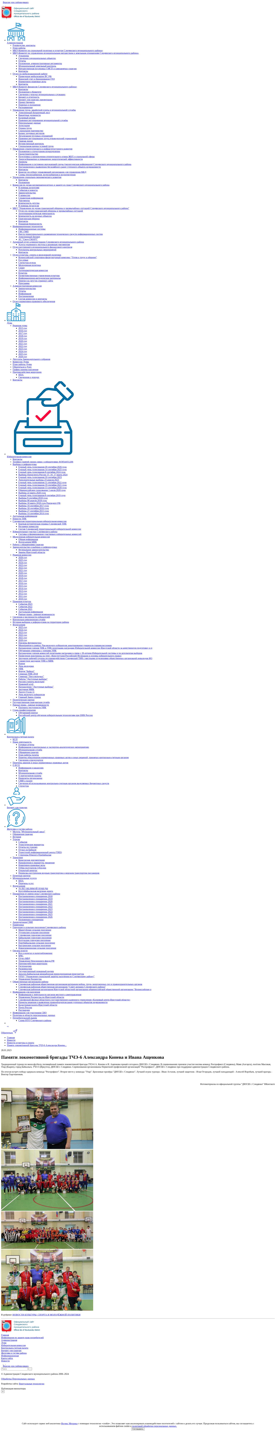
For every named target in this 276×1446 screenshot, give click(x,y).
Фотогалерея (19, 624)
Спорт (21, 268)
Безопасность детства (28, 203)
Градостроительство (28, 154)
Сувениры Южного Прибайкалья (34, 855)
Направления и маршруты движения (36, 862)
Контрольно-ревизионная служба (29, 619)
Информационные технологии (28, 226)
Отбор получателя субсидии (32, 868)
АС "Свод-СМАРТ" (28, 239)
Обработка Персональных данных (18, 1379)
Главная (5, 1335)
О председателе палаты (29, 775)
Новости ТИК (19, 518)
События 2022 (25, 606)
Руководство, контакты (24, 45)
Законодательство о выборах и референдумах (35, 547)
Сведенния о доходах (28, 377)
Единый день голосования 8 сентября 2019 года (41, 495)
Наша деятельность (22, 742)
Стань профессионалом (24, 710)
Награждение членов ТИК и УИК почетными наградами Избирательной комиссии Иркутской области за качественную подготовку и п (85, 648)
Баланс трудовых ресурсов (31, 133)
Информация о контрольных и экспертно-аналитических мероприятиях (53, 747)
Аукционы (23, 55)
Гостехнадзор (24, 966)
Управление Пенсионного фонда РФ (36, 961)
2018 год (22, 336)
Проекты (22, 162)
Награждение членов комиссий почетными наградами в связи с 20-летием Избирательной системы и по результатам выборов (80, 653)
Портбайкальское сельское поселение (36, 943)
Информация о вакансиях (31, 768)
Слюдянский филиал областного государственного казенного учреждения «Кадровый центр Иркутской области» (74, 1000)
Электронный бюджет (29, 237)
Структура (23, 786)
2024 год (22, 351)
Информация (24, 293)
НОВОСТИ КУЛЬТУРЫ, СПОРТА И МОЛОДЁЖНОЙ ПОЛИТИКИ (46, 1315)
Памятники (18, 925)
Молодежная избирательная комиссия (31, 537)
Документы (24, 200)
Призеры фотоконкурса (29, 643)
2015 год (22, 328)
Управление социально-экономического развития (37, 177)
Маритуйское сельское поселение (34, 930)
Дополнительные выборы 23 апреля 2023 (38, 480)
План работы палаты (28, 755)
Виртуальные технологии (31, 1383)
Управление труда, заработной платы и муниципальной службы (44, 110)
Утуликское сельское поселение (33, 932)
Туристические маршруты (31, 844)
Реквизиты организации (30, 778)
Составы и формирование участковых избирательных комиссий (49, 534)
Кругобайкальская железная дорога (35, 891)
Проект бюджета (26, 102)
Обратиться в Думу (22, 367)
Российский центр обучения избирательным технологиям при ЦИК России (55, 715)
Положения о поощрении (30, 919)
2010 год (22, 599)
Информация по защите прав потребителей (22, 1337)
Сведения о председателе (30, 760)
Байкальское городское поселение (35, 937)
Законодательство (27, 193)
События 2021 (25, 609)
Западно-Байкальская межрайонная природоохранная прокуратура (51, 974)
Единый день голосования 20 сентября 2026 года (42, 467)
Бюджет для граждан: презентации (35, 99)
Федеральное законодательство (33, 549)
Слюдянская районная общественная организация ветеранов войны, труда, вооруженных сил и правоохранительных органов (80, 984)
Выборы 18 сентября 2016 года (33, 508)
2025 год (22, 354)
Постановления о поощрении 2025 (35, 914)
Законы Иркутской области (31, 552)
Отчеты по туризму (28, 847)
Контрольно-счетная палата (20, 737)
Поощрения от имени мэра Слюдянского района (36, 893)
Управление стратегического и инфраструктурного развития (42, 149)
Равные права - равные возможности (36, 614)
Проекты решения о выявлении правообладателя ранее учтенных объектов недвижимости (63, 1002)
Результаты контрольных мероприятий (37, 249)
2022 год (22, 346)
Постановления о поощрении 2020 (35, 901)
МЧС (20, 956)
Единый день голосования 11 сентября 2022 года (42, 482)
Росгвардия (24, 1010)
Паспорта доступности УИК (32, 707)
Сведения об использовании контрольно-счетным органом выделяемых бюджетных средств (63, 783)
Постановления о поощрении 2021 (35, 904)
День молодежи (26, 666)
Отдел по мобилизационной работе (30, 74)
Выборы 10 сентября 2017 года (33, 506)
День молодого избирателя (31, 694)
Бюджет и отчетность (28, 97)
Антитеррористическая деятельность (36, 213)
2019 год (22, 338)
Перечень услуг (26, 883)
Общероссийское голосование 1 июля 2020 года (42, 490)
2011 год (22, 596)
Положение (24, 182)
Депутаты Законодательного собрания (31, 359)
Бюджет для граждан (17, 807)
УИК (20, 668)
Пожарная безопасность (30, 224)
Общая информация (28, 539)
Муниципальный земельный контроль (37, 66)
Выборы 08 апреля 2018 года (32, 500)
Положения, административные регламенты (40, 63)
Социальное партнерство (30, 130)
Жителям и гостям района (19, 829)
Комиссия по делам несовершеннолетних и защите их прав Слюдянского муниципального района (61, 185)
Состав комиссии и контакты (32, 299)
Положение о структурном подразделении (39, 151)
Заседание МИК (26, 689)
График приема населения (25, 369)
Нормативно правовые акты (32, 81)
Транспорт (18, 857)
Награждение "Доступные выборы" (36, 687)
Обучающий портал (28, 712)
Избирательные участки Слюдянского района (35, 531)
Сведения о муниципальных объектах (37, 58)
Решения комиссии (22, 555)
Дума (9, 323)
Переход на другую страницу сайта (35, 280)
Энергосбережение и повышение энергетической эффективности (50, 159)
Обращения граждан (28, 752)
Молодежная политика (29, 265)
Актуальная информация (25, 516)
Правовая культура (22, 601)
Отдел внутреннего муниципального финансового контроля (42, 247)
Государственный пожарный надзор (36, 971)
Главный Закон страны (29, 697)
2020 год (22, 341)
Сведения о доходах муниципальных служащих (41, 94)
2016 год (22, 330)
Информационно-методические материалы (39, 278)
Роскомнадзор (25, 968)
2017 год (22, 333)
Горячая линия (25, 141)
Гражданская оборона (29, 218)
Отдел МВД (24, 958)
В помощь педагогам (28, 205)
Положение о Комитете (29, 92)
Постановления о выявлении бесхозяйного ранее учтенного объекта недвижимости (59, 167)
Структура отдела (27, 262)
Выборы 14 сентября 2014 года (33, 513)
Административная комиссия (27, 286)
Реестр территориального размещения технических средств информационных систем (60, 234)
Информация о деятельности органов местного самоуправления (49, 994)
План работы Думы (22, 364)
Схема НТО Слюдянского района (34, 1020)
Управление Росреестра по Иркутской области (41, 997)
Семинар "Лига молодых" (31, 676)
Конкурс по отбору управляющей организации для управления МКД (52, 172)
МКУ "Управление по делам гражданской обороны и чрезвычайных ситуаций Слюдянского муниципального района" (71, 208)
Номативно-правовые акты (31, 865)
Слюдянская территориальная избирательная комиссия (39, 521)
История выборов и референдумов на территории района (41, 622)
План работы (19, 48)
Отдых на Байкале (27, 850)
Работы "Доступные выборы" (33, 679)
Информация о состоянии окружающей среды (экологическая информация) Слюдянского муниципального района (74, 164)
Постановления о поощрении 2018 (35, 896)
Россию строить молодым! (31, 681)
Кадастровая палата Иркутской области (37, 1005)
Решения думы (20, 325)
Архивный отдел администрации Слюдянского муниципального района (48, 242)
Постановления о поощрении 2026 (35, 917)
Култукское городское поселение (34, 940)
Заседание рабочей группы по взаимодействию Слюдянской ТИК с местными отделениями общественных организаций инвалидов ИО (85, 658)
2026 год (22, 356)
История (17, 837)
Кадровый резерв (26, 118)
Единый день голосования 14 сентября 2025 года (42, 469)
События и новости (28, 190)
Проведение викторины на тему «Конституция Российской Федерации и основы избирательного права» (70, 656)
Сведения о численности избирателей (31, 617)
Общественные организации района (30, 981)
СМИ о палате (25, 781)
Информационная (10, 1355)
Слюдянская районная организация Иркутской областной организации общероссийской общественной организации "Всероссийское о (84, 989)
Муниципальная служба (30, 750)
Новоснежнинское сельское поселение (37, 948)
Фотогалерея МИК (27, 542)
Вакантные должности (29, 115)
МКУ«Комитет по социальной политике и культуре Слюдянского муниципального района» (58, 50)
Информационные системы (31, 229)
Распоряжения (25, 107)
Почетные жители (21, 875)
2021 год (22, 343)
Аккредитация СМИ (23, 922)
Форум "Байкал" (26, 671)
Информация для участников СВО (30, 1012)
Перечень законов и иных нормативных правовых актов (40, 762)
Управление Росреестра (30, 979)
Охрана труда (25, 128)
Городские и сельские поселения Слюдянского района (39, 927)
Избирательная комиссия (19, 456)
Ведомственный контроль (31, 143)
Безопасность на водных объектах (35, 216)
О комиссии (24, 195)
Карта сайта (7, 1358)
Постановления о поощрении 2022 (35, 906)
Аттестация (24, 125)
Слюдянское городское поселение (34, 935)
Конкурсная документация (31, 860)
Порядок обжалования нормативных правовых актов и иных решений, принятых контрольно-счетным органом (73, 757)
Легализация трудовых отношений (35, 136)
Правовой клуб (25, 684)
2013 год (22, 591)
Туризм (16, 839)
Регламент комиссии (28, 526)
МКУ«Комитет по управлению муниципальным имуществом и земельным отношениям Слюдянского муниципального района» (76, 53)
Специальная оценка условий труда (35, 146)
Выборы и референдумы (25, 464)
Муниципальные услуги (25, 878)
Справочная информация (30, 198)
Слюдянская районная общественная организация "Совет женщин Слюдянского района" (62, 987)
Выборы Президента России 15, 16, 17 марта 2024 (42, 474)
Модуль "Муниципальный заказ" (29, 831)
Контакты (23, 71)
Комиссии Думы (21, 362)
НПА (21, 374)
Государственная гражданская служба (31, 702)
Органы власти (20, 950)
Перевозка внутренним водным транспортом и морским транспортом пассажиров (58, 873)
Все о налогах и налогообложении (35, 953)
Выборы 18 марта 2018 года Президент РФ (39, 503)
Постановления (26, 296)
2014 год (22, 588)
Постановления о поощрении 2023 (35, 909)
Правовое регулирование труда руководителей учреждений (47, 138)
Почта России (25, 1007)
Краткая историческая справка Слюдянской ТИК (42, 524)
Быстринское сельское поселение (34, 945)
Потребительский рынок (25, 1018)
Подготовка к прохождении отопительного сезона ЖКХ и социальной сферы (56, 156)
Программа (23, 283)
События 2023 (25, 604)
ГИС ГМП (23, 231)
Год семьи (23, 260)
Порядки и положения (29, 105)
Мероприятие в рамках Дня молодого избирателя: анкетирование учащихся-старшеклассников (65, 645)
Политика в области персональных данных (34, 1015)
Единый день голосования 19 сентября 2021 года (42, 485)
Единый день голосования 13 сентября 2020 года (42, 487)
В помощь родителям (28, 187)
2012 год (22, 593)
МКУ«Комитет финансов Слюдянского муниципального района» (45, 86)
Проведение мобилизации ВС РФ (35, 76)
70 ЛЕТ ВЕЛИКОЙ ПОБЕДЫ (33, 888)
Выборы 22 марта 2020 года (32, 493)
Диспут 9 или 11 (26, 692)
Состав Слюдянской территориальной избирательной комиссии (49, 529)
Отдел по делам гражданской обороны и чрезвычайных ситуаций (50, 211)
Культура (22, 273)
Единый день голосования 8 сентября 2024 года (41, 472)
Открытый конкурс (27, 870)
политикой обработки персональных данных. (154, 1426)
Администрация (15, 43)
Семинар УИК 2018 (28, 674)
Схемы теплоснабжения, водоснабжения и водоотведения (46, 174)
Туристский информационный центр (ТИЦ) (40, 852)
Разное (21, 663)
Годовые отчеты (26, 744)
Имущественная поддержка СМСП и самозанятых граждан (47, 68)
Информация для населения (26, 992)
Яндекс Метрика (69, 1423)
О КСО (16, 765)
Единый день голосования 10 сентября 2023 (40, 477)
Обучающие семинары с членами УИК (37, 650)
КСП (15, 739)
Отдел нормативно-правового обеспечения (34, 301)
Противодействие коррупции (27, 372)
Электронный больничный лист (34, 112)
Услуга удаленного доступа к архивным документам (44, 244)
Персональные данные (29, 123)
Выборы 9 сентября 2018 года (33, 498)
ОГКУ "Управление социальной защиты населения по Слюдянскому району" (56, 976)
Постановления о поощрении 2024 (35, 912)
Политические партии (23, 700)
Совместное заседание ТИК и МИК (35, 661)
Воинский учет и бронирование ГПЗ (36, 79)
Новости (5, 1361)
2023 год (22, 349)
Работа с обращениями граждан (28, 544)
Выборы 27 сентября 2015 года (33, 511)
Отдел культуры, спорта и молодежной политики (37, 255)
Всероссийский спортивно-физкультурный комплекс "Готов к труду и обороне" (57, 257)
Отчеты (22, 61)
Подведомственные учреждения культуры (39, 275)
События (22, 842)
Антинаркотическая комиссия (33, 270)
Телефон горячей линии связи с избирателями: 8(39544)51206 (43, 462)
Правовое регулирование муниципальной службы (43, 120)
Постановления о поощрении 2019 (35, 899)
